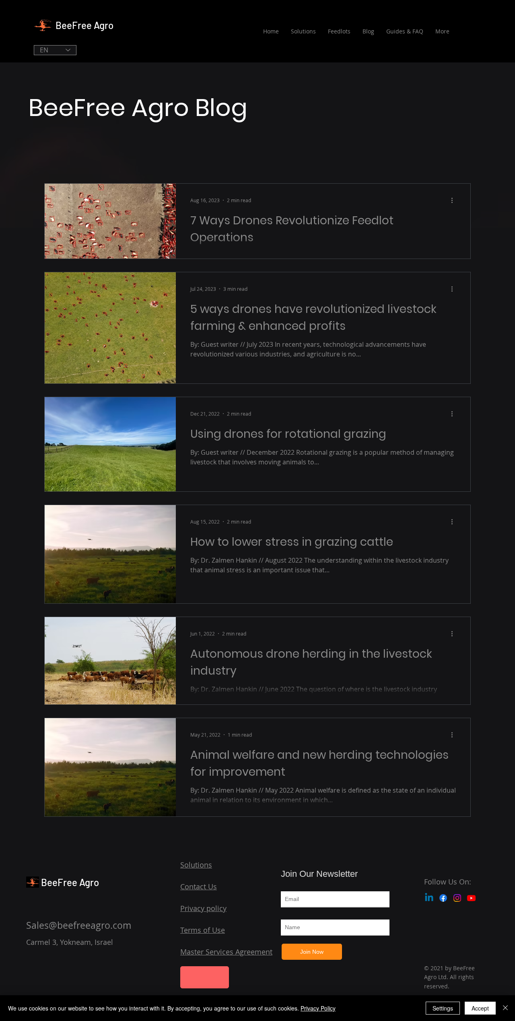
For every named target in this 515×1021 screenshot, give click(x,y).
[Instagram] (457, 898)
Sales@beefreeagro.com (78, 925)
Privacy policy (203, 908)
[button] (204, 977)
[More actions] (454, 200)
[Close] (505, 1008)
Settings (443, 1008)
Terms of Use (202, 930)
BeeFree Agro (84, 25)
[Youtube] (471, 898)
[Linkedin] (429, 898)
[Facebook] (443, 898)
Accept (480, 1008)
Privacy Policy (318, 1008)
